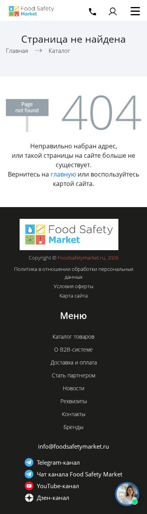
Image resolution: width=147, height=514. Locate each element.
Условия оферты (73, 286)
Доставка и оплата (74, 362)
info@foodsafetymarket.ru (73, 446)
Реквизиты (73, 401)
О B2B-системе (73, 349)
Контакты (73, 414)
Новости (73, 388)
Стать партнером (73, 375)
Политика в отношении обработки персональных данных (73, 272)
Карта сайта (74, 295)
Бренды (73, 427)
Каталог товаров (73, 336)
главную (63, 174)
